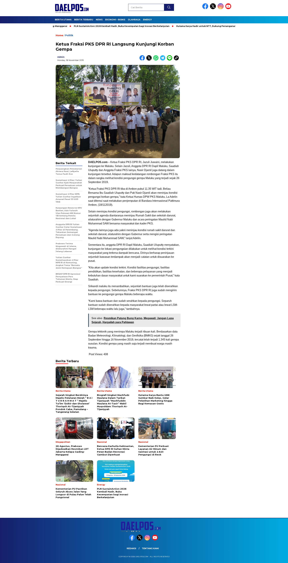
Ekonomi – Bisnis (115, 19)
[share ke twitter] (149, 60)
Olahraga (134, 19)
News (99, 19)
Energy (147, 19)
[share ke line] (170, 60)
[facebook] (205, 8)
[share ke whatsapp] (156, 60)
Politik (69, 35)
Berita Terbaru (83, 19)
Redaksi (131, 548)
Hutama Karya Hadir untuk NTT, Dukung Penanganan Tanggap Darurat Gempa (203, 26)
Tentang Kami (150, 548)
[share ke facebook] (143, 60)
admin (60, 57)
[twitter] (213, 8)
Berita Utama (63, 19)
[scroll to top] (276, 557)
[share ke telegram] (163, 60)
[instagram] (221, 8)
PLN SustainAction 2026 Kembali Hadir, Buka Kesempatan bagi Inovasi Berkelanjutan (104, 26)
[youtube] (228, 8)
